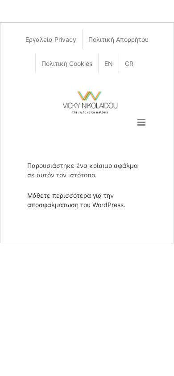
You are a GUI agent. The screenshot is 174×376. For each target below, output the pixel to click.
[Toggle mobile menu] (142, 122)
